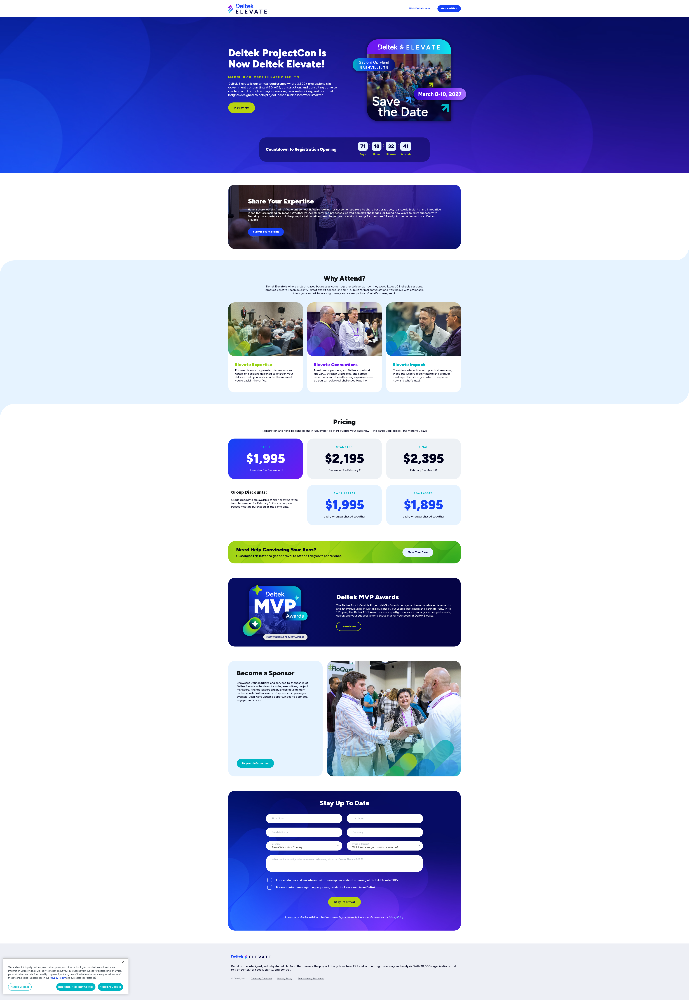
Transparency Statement (311, 978)
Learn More (349, 626)
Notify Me (241, 107)
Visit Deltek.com (419, 8)
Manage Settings (20, 986)
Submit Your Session (266, 231)
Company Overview (261, 978)
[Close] (123, 962)
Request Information (255, 763)
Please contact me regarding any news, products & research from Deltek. (326, 887)
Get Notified (449, 8)
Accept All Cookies (110, 986)
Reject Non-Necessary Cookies (75, 986)
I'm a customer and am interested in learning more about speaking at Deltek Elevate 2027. (337, 880)
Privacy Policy (396, 917)
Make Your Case (418, 552)
